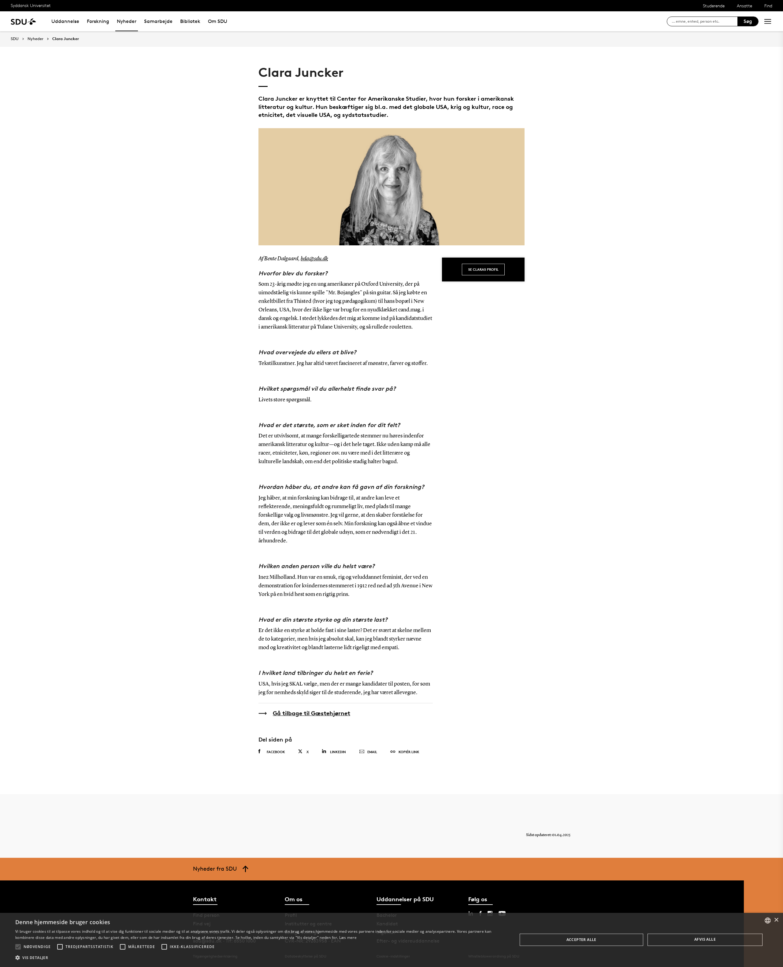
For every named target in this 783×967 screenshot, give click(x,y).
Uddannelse (65, 21)
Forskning (98, 21)
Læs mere (348, 937)
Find (768, 5)
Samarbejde (158, 21)
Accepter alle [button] (581, 939)
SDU (15, 39)
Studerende (714, 5)
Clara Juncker (65, 39)
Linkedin (338, 751)
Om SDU (217, 21)
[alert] (391, 940)
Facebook (276, 751)
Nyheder (126, 21)
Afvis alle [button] (705, 939)
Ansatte (744, 5)
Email (372, 751)
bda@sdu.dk (314, 259)
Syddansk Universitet (31, 5)
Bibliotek (190, 21)
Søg (748, 21)
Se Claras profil (483, 269)
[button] (18, 947)
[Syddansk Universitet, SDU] (23, 21)
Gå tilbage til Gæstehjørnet (311, 713)
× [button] (776, 920)
